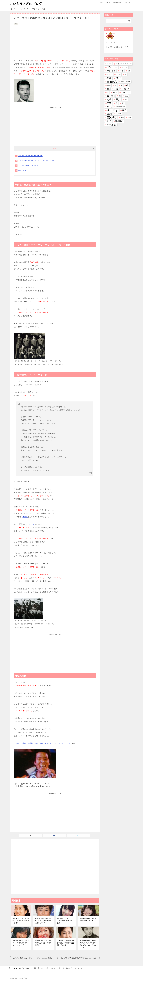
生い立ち (112, 110)
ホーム (13, 9)
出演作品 (112, 81)
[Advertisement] (55, 41)
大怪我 (109, 85)
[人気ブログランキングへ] (111, 37)
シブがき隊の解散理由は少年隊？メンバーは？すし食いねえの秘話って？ (33, 958)
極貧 (126, 99)
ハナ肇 (32, 524)
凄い (118, 78)
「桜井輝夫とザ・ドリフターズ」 (29, 165)
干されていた (125, 92)
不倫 (121, 71)
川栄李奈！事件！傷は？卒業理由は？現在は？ (88, 919)
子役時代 (125, 89)
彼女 (126, 96)
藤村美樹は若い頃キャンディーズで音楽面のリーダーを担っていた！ (20, 943)
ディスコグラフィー (124, 64)
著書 (122, 117)
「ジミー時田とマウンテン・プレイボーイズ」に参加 (36, 161)
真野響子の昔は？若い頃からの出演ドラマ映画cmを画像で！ (21, 921)
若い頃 (111, 117)
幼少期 (111, 96)
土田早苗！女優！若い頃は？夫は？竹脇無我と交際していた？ (65, 943)
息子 (109, 99)
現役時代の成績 (120, 106)
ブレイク (111, 71)
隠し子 (109, 121)
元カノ (109, 74)
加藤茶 (25, 517)
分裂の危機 (22, 170)
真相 (109, 114)
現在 (109, 106)
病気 (124, 110)
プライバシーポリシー (39, 9)
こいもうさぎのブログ (26, 3)
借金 (129, 71)
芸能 (16, 24)
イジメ (109, 63)
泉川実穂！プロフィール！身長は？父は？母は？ (64, 921)
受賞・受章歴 (126, 82)
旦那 (118, 99)
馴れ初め (112, 124)
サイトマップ (23, 9)
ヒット (125, 67)
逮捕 (129, 117)
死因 (109, 103)
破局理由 (118, 114)
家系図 (115, 92)
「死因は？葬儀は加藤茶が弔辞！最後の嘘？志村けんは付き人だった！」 (42, 743)
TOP (20, 968)
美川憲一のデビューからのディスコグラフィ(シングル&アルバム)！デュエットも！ (88, 944)
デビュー (112, 67)
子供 (116, 89)
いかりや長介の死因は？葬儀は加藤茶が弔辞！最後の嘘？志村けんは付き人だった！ (78, 958)
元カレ (118, 74)
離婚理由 (119, 121)
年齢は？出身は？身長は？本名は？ (30, 156)
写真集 (109, 78)
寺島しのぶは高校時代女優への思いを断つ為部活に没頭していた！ (43, 921)
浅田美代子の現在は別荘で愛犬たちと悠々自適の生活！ (43, 943)
